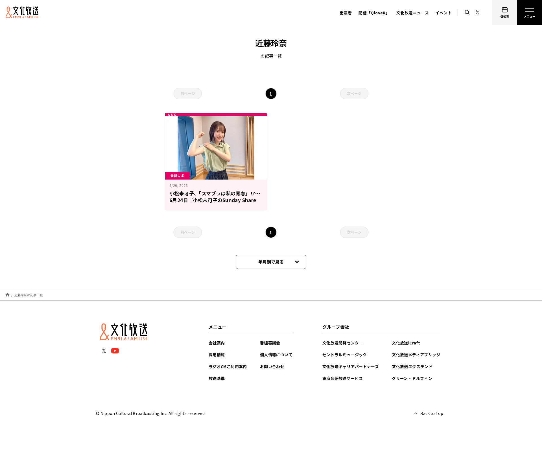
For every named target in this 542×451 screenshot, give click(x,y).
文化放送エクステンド (412, 366)
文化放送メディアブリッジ (416, 354)
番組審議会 (270, 343)
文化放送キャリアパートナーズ (350, 366)
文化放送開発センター (342, 343)
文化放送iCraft (406, 343)
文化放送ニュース (412, 13)
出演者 (346, 13)
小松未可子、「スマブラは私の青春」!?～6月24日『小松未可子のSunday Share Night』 (214, 200)
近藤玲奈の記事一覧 (28, 294)
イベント (443, 13)
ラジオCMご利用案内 (228, 366)
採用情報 (217, 354)
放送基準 (217, 378)
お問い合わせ (272, 366)
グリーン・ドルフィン (412, 378)
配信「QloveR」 (374, 13)
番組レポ (177, 175)
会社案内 (217, 343)
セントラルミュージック (344, 354)
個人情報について (276, 354)
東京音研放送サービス (342, 378)
